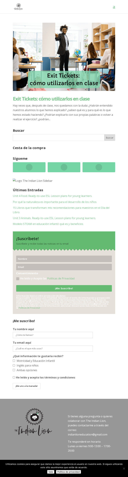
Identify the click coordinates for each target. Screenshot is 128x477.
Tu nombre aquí (23, 329)
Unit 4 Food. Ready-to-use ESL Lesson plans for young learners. (52, 196)
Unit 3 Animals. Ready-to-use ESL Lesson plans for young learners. (54, 218)
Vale (50, 471)
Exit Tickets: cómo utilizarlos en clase (51, 98)
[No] (124, 468)
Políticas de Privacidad (60, 278)
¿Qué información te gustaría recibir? (38, 356)
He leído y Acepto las (47, 278)
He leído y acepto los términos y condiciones (45, 377)
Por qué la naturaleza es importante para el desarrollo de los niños (54, 202)
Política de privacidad (68, 471)
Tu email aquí (22, 342)
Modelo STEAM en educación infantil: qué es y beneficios (48, 224)
